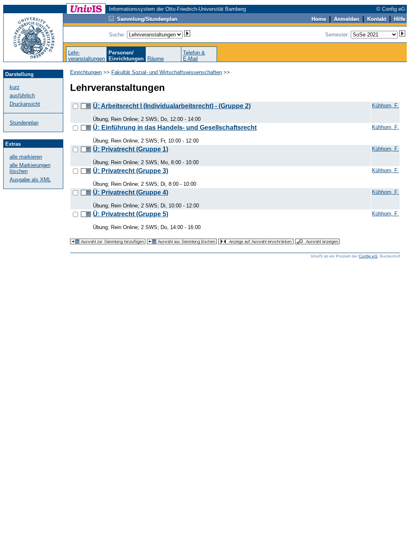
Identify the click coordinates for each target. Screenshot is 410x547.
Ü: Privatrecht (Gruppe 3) (130, 170)
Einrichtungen (86, 72)
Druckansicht (25, 104)
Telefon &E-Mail (194, 56)
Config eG (368, 256)
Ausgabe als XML (30, 180)
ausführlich (22, 96)
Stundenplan (24, 123)
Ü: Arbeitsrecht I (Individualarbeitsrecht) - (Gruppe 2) (172, 106)
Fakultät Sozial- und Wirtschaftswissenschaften (166, 72)
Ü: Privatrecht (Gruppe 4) (130, 192)
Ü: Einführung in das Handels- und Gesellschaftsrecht (175, 127)
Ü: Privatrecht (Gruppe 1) (130, 149)
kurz (15, 87)
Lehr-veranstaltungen (86, 56)
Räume (155, 59)
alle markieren (26, 157)
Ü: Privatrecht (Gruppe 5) (130, 214)
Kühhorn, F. (385, 106)
